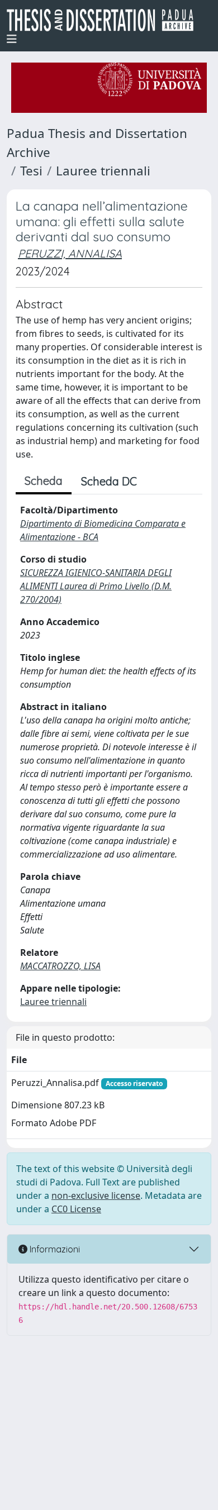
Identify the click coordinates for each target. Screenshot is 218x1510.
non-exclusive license (95, 1195)
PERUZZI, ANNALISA (70, 253)
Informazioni (53, 1249)
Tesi (31, 170)
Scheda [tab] (44, 481)
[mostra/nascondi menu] (12, 39)
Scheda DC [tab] (109, 481)
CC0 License (76, 1209)
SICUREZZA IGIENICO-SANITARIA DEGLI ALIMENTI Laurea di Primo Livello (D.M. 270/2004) (96, 586)
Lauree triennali (103, 170)
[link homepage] (104, 20)
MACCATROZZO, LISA (60, 966)
